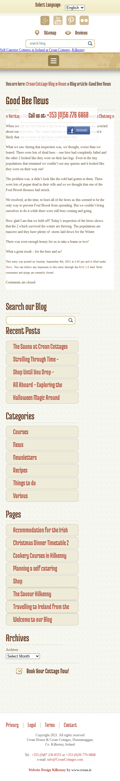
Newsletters (25, 457)
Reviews (75, 33)
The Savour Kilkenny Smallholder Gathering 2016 (39, 595)
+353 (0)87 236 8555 (46, 755)
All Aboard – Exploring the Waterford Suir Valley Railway (42, 386)
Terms (50, 724)
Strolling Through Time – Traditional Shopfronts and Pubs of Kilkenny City (39, 360)
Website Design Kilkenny (47, 770)
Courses (20, 432)
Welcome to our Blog (32, 619)
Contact (70, 724)
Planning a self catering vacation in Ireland (35, 569)
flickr (84, 20)
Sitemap (43, 33)
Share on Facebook (78, 130)
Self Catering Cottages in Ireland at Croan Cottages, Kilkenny (42, 50)
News (62, 84)
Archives (12, 650)
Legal (32, 724)
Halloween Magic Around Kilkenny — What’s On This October (37, 399)
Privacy (12, 724)
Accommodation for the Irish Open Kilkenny (40, 531)
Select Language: (48, 4)
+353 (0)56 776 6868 (68, 114)
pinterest (71, 20)
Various (20, 496)
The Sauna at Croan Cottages (40, 346)
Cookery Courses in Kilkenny (39, 555)
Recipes (20, 470)
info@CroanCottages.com (65, 759)
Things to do (24, 483)
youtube (58, 20)
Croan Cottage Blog (40, 84)
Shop (17, 581)
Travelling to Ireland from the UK (41, 608)
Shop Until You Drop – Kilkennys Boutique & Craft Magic (39, 373)
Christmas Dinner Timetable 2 (41, 543)
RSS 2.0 (84, 267)
